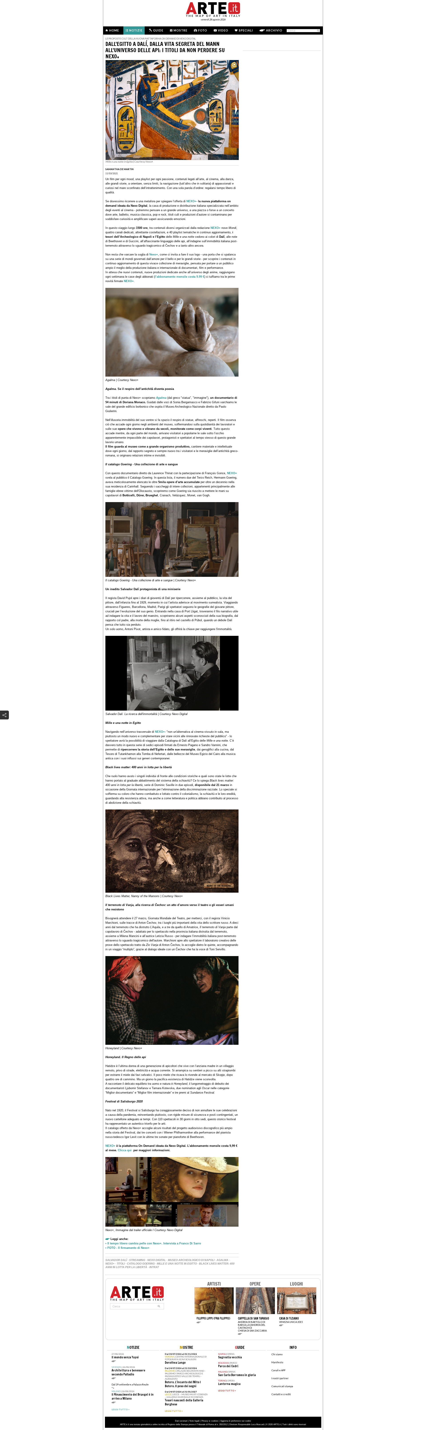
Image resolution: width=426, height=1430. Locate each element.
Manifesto (277, 1362)
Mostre (180, 30)
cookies (214, 1421)
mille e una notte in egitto (177, 1263)
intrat (154, 1267)
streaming (137, 1260)
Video (223, 30)
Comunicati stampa (282, 1386)
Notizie (135, 30)
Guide (158, 30)
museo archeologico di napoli (191, 1260)
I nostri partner (280, 1378)
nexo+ (109, 1263)
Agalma (161, 397)
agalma (222, 1260)
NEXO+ (191, 201)
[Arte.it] (213, 9)
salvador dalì (116, 1260)
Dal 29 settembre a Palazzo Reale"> (133, 1392)
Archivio (274, 30)
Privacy (204, 1421)
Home (114, 30)
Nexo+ (153, 254)
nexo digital (156, 1260)
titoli (121, 1263)
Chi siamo (276, 1354)
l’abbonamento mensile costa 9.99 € (179, 276)
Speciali (246, 30)
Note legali (194, 1421)
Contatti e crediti (281, 1394)
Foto (202, 30)
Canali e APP (278, 1370)
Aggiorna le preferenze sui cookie (235, 1421)
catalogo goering (141, 1263)
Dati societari (181, 1421)
